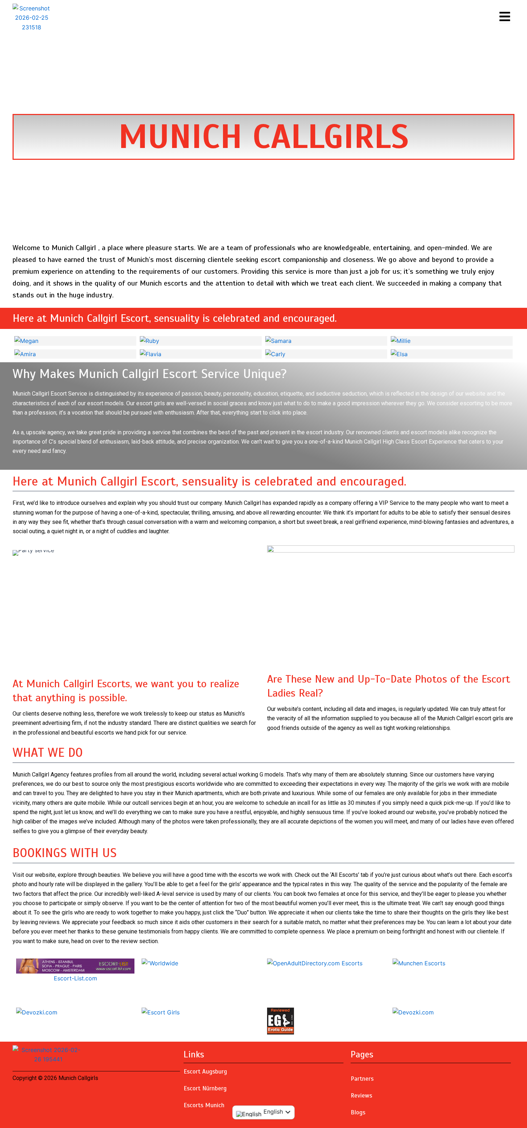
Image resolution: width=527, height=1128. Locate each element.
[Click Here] (505, 16)
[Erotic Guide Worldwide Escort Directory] (326, 1021)
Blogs (358, 1112)
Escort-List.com (75, 978)
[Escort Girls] (201, 1012)
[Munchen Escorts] (452, 963)
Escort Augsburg (205, 1071)
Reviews (361, 1095)
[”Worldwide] (201, 963)
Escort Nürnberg (205, 1088)
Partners (362, 1078)
